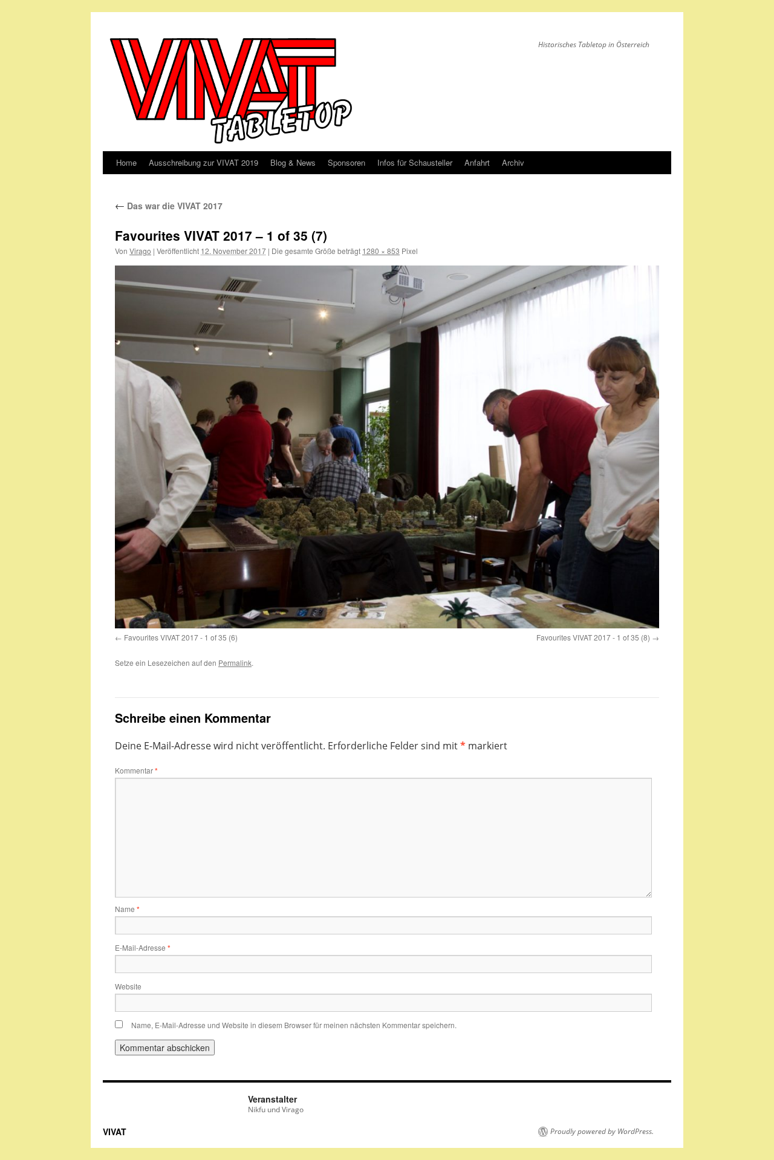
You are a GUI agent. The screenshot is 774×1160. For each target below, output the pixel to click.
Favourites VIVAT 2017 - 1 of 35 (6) (181, 637)
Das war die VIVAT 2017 (169, 206)
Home (126, 162)
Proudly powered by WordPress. (602, 1131)
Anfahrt (477, 162)
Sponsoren (346, 162)
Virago (140, 251)
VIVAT (114, 1132)
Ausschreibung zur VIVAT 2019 (203, 162)
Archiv (513, 162)
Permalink (235, 662)
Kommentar (136, 770)
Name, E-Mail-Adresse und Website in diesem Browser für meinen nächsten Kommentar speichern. (294, 1025)
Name (127, 909)
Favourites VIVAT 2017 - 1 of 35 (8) (593, 637)
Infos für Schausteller (414, 162)
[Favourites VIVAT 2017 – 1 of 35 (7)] (387, 447)
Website (128, 986)
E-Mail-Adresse (143, 947)
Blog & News (293, 162)
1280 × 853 (381, 251)
